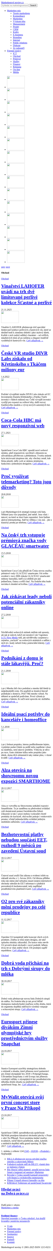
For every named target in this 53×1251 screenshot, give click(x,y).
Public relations (20, 42)
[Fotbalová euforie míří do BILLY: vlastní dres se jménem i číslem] (16, 174)
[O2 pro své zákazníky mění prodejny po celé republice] (10, 932)
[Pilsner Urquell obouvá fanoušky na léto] (16, 124)
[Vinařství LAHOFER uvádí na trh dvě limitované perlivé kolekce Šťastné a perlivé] (10, 322)
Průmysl (17, 59)
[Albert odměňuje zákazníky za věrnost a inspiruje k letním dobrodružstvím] (16, 199)
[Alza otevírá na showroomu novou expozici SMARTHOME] (10, 800)
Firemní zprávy (14, 51)
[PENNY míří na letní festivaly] (16, 249)
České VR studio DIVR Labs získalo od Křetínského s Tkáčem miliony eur (24, 361)
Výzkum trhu (19, 21)
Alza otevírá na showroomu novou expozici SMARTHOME (25, 775)
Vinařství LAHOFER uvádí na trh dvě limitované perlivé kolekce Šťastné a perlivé (26, 294)
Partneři (10, 1239)
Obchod (16, 56)
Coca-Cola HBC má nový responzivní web (22, 422)
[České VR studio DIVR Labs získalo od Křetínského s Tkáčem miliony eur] (10, 389)
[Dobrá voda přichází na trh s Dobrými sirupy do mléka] (10, 993)
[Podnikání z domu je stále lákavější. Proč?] (10, 683)
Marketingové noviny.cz (12, 2)
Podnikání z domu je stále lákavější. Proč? (22, 660)
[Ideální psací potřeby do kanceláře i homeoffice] (10, 739)
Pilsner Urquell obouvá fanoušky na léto (25, 1180)
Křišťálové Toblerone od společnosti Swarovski (29, 1183)
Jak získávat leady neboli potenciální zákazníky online (26, 602)
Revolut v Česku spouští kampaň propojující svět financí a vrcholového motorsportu (27, 1176)
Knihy (16, 32)
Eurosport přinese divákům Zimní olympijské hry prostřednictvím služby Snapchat (24, 1032)
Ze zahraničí (18, 48)
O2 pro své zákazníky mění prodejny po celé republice (23, 907)
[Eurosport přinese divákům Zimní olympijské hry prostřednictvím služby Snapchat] (10, 1063)
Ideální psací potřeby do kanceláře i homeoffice (25, 716)
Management (19, 24)
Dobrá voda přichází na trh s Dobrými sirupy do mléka (25, 968)
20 (34, 1151)
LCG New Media (9, 637)
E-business (18, 34)
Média (16, 72)
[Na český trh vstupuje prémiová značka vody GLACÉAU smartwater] (10, 565)
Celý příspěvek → (34, 340)
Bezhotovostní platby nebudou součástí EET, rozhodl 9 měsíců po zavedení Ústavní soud (24, 842)
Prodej (16, 26)
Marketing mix (14, 10)
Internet (16, 40)
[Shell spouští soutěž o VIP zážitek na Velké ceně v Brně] (16, 224)
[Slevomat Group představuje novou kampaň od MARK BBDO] (16, 187)
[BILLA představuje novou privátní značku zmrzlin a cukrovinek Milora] (16, 162)
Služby (16, 61)
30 (36, 1151)
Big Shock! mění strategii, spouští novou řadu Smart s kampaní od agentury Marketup (28, 1171)
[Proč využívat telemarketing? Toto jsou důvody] (10, 507)
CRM (15, 29)
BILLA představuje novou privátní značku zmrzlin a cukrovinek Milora (27, 1160)
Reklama (17, 67)
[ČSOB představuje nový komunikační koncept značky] (16, 262)
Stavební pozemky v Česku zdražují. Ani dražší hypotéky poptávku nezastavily (23, 1219)
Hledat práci (15, 1191)
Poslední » (45, 1151)
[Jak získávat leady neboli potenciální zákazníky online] (10, 627)
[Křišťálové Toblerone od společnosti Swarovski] (16, 112)
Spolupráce (12, 1234)
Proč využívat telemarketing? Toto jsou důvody (26, 481)
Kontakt (11, 1242)
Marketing (18, 18)
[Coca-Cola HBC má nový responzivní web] (10, 445)
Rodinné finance (9, 1215)
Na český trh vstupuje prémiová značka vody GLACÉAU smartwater (25, 540)
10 (32, 1151)
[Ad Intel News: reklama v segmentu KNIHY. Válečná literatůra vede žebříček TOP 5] (16, 212)
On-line (16, 69)
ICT (15, 53)
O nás (10, 1226)
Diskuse (16, 45)
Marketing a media (10, 1207)
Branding (17, 37)
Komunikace (19, 16)
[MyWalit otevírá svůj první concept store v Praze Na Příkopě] (10, 1127)
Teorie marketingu (21, 13)
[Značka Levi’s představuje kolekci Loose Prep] (16, 87)
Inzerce (10, 1237)
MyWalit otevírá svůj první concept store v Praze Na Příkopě (22, 1102)
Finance (16, 64)
